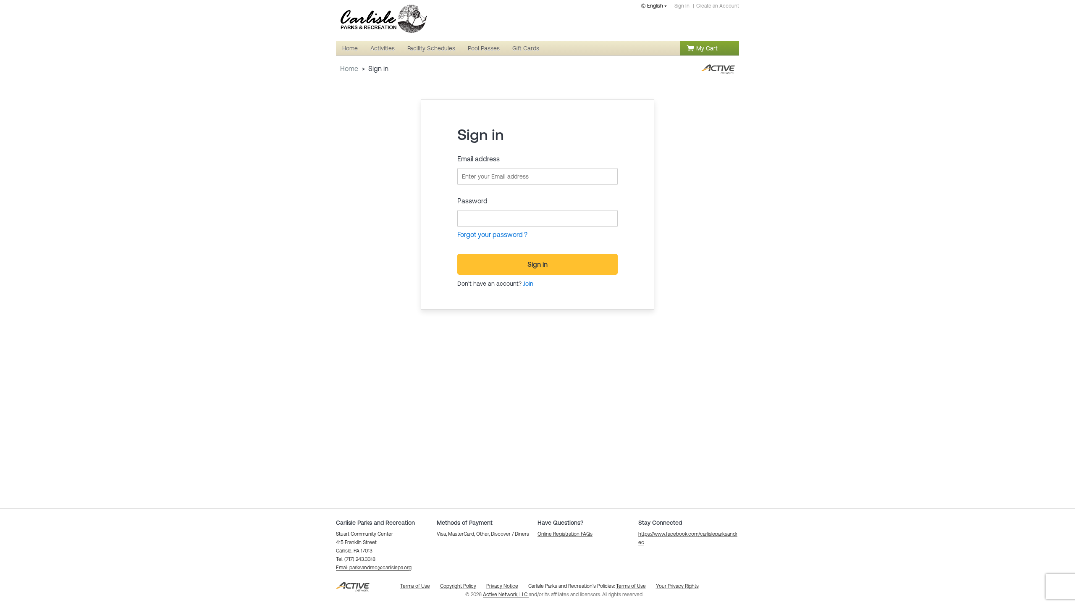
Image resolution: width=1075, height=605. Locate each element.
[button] (374, 568)
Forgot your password (490, 234)
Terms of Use (631, 586)
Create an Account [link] (717, 6)
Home (349, 68)
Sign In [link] (682, 6)
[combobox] (655, 7)
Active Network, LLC (506, 594)
